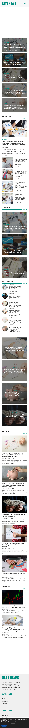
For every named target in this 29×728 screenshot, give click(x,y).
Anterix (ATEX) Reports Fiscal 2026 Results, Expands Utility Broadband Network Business (15, 330)
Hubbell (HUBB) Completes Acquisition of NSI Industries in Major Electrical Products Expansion (20, 198)
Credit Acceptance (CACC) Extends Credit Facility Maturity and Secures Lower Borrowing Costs (21, 186)
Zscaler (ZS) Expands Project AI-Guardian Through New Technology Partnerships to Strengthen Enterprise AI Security (14, 630)
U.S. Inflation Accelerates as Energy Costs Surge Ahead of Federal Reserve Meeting (14, 544)
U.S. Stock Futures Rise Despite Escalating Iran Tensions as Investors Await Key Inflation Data (14, 92)
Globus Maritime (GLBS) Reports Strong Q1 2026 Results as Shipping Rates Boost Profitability (14, 107)
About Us (5, 715)
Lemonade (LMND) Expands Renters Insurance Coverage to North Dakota (14, 574)
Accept (4, 725)
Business (4, 139)
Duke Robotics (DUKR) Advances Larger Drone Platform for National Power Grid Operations (21, 161)
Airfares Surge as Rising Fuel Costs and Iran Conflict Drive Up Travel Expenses (14, 77)
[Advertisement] (14, 23)
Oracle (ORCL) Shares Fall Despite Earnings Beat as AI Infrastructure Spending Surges (14, 228)
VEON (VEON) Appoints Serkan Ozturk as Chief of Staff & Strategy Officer (14, 606)
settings (13, 723)
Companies (5, 706)
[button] (21, 3)
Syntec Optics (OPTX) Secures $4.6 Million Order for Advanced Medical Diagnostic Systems (21, 173)
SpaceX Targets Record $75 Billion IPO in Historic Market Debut (14, 63)
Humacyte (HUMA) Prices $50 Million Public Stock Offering (14, 415)
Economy (6, 42)
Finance (6, 103)
